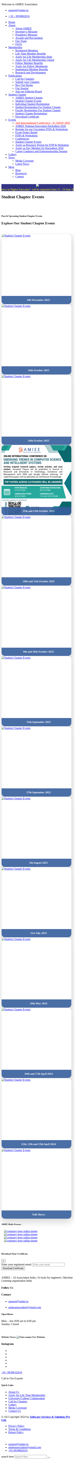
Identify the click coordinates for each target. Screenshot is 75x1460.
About (11, 25)
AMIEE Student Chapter (29, 97)
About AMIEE (23, 28)
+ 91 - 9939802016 (19, 16)
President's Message (26, 34)
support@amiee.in (18, 10)
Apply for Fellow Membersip (31, 66)
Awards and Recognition (29, 37)
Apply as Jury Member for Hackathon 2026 (39, 148)
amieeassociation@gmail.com (24, 1307)
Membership (15, 47)
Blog (18, 170)
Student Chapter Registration (31, 113)
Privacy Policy (16, 1425)
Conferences (22, 138)
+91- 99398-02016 (11, 1372)
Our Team (21, 41)
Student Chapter (17, 94)
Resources (21, 173)
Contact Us (14, 1410)
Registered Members (26, 50)
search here (7, 1456)
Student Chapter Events (28, 100)
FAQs (18, 44)
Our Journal (21, 88)
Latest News (22, 163)
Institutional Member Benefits (31, 69)
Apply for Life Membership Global (34, 59)
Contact (19, 176)
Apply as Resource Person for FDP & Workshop (42, 144)
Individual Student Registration (32, 104)
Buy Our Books (24, 85)
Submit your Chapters (27, 81)
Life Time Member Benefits (30, 53)
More (11, 167)
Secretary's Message (26, 31)
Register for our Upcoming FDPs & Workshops (41, 129)
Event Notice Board (26, 132)
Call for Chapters (24, 78)
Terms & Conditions (19, 1429)
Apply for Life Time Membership (26, 1395)
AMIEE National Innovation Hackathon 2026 (40, 126)
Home (11, 22)
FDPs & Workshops (26, 135)
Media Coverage (24, 160)
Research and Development (30, 72)
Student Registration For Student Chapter (38, 107)
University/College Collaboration (26, 1398)
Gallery (12, 154)
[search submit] (48, 1457)
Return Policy (16, 1432)
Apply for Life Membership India (33, 56)
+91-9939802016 (18, 1450)
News (11, 157)
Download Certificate (27, 116)
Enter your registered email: (16, 1264)
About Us (13, 1392)
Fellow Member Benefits (29, 63)
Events (12, 119)
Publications (15, 75)
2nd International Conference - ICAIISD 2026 (42, 122)
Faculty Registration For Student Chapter (38, 110)
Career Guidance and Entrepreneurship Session (41, 151)
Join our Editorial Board (28, 91)
